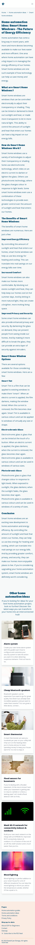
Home (4, 12)
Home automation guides (11, 910)
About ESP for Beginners (11, 926)
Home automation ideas (17, 12)
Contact (4, 928)
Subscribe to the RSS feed (13, 933)
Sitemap (4, 931)
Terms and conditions (9, 915)
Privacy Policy (6, 918)
